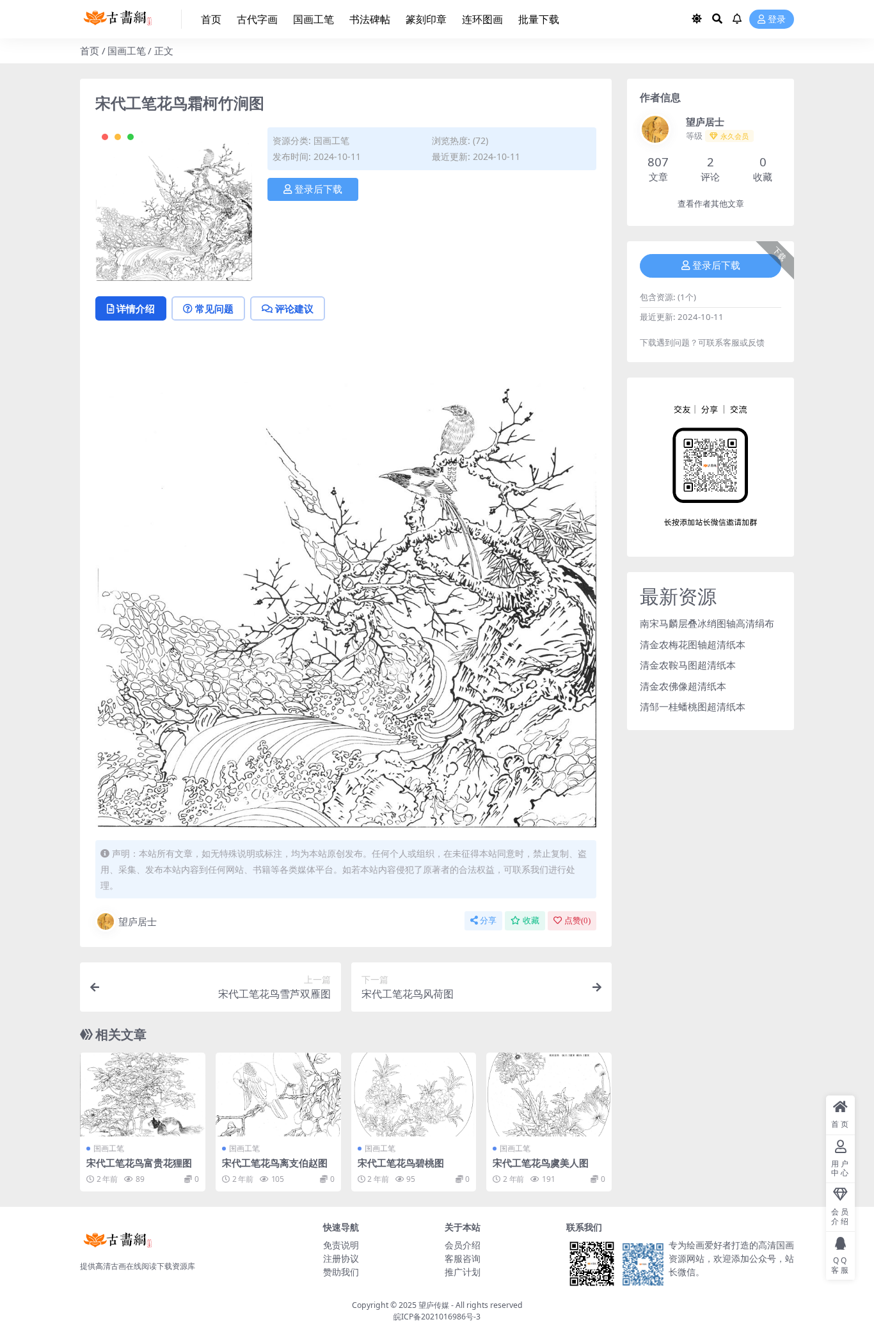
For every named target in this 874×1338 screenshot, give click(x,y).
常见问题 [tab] (214, 308)
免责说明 (341, 1245)
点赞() (577, 920)
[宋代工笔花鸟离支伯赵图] (278, 1094)
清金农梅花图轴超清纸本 (692, 644)
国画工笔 (313, 19)
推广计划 (463, 1272)
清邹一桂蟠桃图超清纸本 (692, 706)
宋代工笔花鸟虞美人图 (541, 1162)
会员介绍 (463, 1245)
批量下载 (538, 19)
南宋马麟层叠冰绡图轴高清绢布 (707, 623)
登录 (777, 19)
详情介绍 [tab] (135, 308)
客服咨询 (463, 1258)
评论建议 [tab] (294, 308)
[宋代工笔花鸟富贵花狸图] (142, 1094)
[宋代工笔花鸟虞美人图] (549, 1094)
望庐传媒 (434, 1305)
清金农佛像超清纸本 (683, 686)
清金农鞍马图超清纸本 (688, 664)
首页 (211, 19)
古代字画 (257, 19)
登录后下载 (318, 189)
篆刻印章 (426, 19)
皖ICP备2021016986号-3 (437, 1316)
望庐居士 (137, 921)
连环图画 (482, 19)
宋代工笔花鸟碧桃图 (401, 1162)
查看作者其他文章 (711, 204)
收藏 (531, 920)
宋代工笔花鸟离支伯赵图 (275, 1162)
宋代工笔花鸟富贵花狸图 (139, 1162)
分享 (488, 920)
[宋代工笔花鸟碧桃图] (414, 1094)
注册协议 (341, 1258)
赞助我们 (341, 1272)
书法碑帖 (369, 19)
